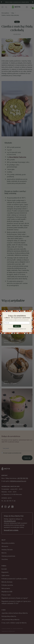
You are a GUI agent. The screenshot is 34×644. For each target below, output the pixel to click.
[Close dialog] (33, 311)
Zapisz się (17, 326)
